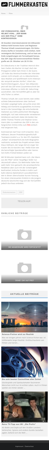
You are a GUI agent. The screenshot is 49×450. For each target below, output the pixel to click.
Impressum (19, 446)
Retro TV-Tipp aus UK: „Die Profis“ (19, 424)
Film (29, 125)
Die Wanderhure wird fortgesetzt (24, 247)
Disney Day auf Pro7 (24, 280)
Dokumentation (9, 192)
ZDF (20, 192)
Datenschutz (29, 446)
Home (3, 13)
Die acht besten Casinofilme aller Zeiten (21, 379)
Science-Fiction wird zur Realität (18, 334)
